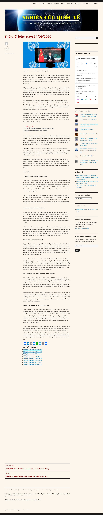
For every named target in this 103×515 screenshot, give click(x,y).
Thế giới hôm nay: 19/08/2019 (32, 349)
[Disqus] (37, 397)
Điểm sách (70, 3)
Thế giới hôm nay (9, 51)
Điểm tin (94, 3)
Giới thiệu (85, 3)
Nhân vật (50, 3)
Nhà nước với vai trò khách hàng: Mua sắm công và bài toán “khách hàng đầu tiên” (88, 150)
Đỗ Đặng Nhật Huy (9, 53)
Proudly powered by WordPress (22, 510)
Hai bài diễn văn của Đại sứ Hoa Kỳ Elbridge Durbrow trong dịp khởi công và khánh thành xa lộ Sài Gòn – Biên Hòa (87, 177)
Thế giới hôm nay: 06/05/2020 (32, 358)
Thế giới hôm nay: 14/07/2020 (32, 362)
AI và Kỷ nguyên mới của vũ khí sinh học (85, 73)
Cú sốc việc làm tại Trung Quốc (87, 155)
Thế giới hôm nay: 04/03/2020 (32, 356)
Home (35, 3)
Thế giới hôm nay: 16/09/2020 (32, 364)
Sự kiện (56, 3)
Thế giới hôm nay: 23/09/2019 (32, 352)
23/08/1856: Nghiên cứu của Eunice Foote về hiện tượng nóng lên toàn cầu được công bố (89, 162)
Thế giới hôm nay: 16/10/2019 (32, 354)
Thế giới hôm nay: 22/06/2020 (32, 360)
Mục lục (77, 3)
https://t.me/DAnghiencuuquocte (82, 228)
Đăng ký (77, 250)
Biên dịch (41, 3)
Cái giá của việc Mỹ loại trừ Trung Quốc (85, 91)
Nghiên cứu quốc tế (9, 510)
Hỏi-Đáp (63, 3)
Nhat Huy (7, 46)
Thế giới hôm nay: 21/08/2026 (86, 129)
